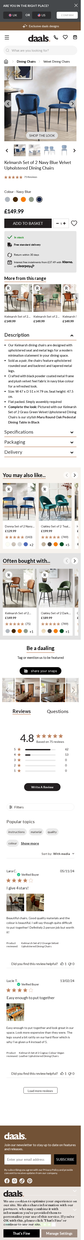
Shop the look (42, 135)
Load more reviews (40, 1091)
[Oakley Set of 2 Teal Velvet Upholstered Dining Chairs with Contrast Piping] (55, 502)
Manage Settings (59, 1233)
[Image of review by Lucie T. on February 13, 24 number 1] (15, 1012)
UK (15, 15)
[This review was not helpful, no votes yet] (69, 964)
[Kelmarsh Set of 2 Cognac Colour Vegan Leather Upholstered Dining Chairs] (20, 588)
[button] (8, 690)
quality (52, 832)
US (43, 15)
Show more (30, 843)
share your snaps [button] (43, 671)
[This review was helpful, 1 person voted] (62, 964)
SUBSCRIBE (65, 1159)
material (36, 832)
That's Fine (21, 1233)
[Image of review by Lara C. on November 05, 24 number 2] (35, 902)
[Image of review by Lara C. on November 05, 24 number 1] (15, 902)
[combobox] (44, 50)
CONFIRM (67, 15)
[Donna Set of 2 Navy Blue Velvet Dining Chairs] (19, 502)
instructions (16, 832)
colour (12, 843)
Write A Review (42, 787)
